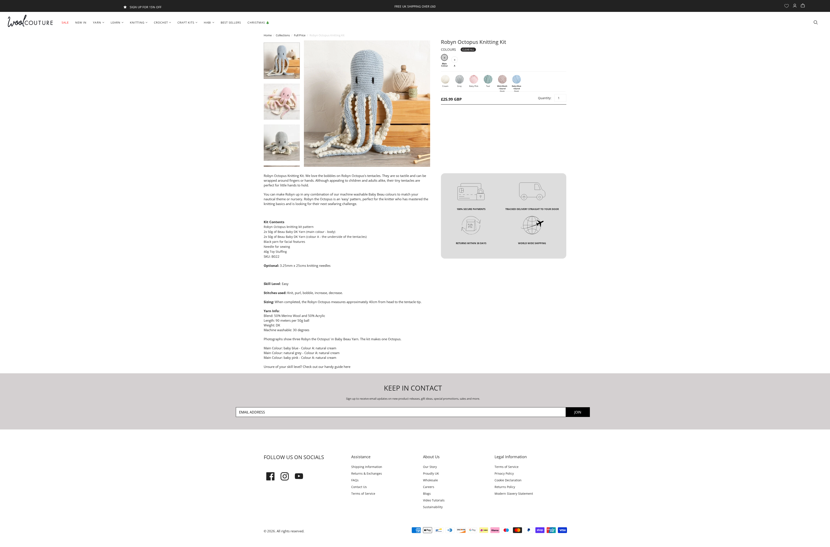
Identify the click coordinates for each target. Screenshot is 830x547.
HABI (207, 22)
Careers (428, 487)
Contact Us (359, 487)
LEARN (115, 22)
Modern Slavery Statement (514, 493)
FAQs (355, 480)
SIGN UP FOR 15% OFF (145, 7)
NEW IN (80, 22)
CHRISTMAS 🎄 (258, 22)
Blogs (427, 493)
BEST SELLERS (231, 22)
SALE (65, 22)
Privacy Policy (504, 473)
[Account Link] (795, 5)
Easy (285, 283)
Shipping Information (366, 467)
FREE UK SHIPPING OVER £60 (415, 6)
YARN (97, 22)
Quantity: (544, 98)
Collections (283, 35)
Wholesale (430, 480)
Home (268, 35)
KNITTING (137, 22)
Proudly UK (431, 473)
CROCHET (161, 22)
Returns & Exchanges (366, 473)
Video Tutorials (434, 500)
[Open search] (816, 22)
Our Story (430, 467)
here (346, 366)
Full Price (299, 35)
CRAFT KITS (185, 22)
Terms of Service (363, 493)
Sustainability (433, 507)
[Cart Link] (803, 5)
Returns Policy (505, 487)
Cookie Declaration (508, 480)
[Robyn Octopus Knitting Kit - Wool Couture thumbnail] (282, 61)
